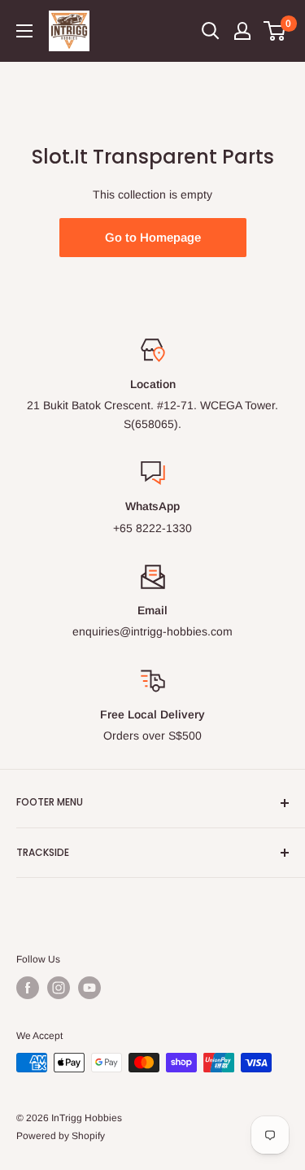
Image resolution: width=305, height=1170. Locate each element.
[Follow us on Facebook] (27, 987)
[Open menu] (24, 30)
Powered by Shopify (60, 1136)
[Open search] (211, 31)
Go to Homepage (153, 237)
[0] (275, 31)
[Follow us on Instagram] (58, 987)
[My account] (242, 31)
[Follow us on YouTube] (89, 987)
